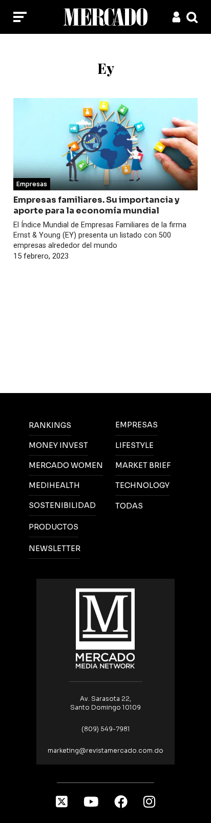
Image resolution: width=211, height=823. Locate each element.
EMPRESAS (136, 424)
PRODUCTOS (53, 527)
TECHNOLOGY (142, 485)
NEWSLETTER (54, 548)
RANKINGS (50, 425)
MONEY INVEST (58, 445)
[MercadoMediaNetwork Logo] (105, 628)
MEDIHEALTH (54, 485)
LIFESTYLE (134, 445)
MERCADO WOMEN (66, 465)
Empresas (31, 184)
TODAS (129, 506)
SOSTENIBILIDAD (62, 505)
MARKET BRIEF (143, 465)
